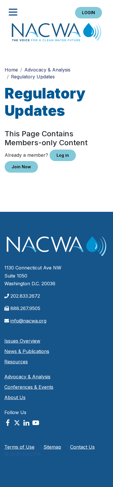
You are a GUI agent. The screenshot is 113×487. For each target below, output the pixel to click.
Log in (63, 155)
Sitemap (52, 447)
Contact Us (82, 447)
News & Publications (26, 351)
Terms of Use (19, 447)
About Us (14, 397)
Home (56, 34)
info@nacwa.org (28, 321)
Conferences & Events (28, 387)
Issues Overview (22, 341)
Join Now (21, 166)
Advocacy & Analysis (47, 70)
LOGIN (88, 12)
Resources (16, 362)
